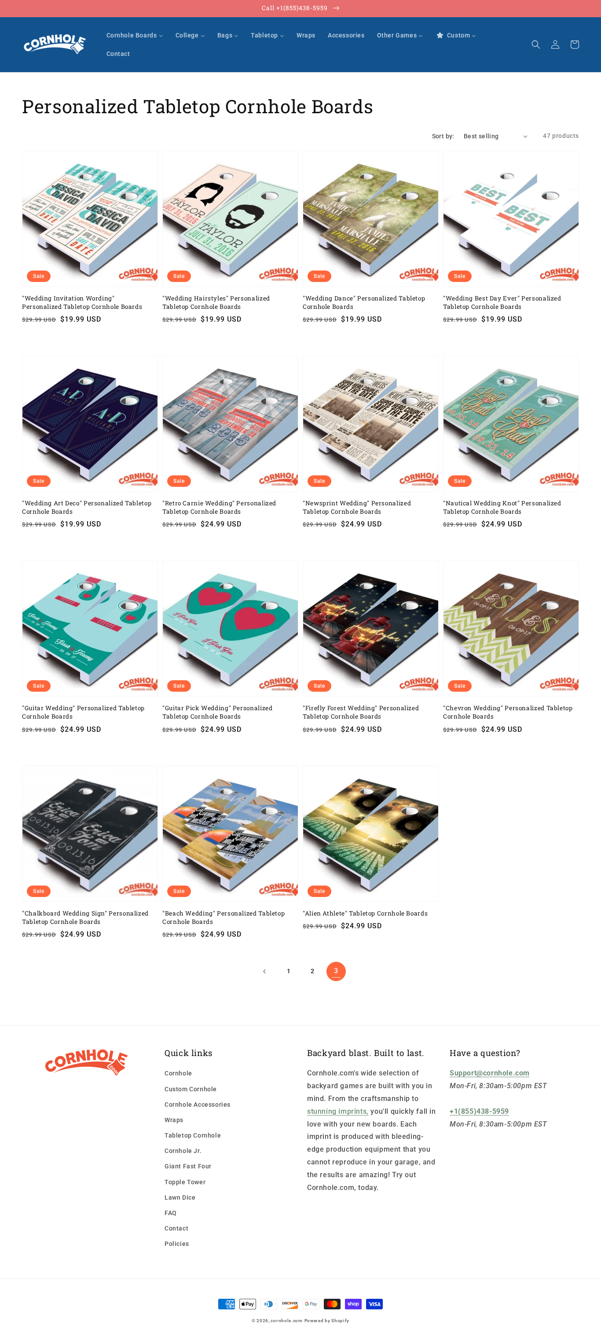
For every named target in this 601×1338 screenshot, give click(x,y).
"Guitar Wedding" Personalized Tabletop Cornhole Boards (83, 712)
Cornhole (178, 1073)
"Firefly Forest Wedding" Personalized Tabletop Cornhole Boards (361, 712)
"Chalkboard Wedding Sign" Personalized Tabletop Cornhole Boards (85, 917)
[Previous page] (265, 971)
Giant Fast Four (188, 1166)
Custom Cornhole (191, 1089)
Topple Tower (185, 1182)
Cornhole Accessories (198, 1104)
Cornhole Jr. (183, 1150)
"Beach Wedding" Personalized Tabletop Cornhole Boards (223, 917)
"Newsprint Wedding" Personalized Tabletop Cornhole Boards (357, 507)
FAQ (171, 1212)
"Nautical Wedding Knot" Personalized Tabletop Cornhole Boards (502, 507)
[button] (536, 44)
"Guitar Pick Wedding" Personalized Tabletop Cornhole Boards (217, 712)
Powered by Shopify (327, 1320)
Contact (176, 1228)
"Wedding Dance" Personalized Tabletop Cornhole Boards (364, 302)
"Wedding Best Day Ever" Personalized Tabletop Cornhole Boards (502, 302)
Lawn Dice (180, 1197)
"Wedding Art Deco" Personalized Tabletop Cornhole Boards (86, 507)
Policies (177, 1243)
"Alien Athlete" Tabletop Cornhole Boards (365, 913)
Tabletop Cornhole (193, 1135)
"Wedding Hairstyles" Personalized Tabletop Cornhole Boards (216, 302)
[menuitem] (134, 35)
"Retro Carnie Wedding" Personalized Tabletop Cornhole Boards (219, 507)
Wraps (174, 1119)
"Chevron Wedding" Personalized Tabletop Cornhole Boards (508, 712)
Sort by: (443, 136)
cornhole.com (286, 1320)
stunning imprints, (338, 1111)
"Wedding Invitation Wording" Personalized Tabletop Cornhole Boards (82, 302)
